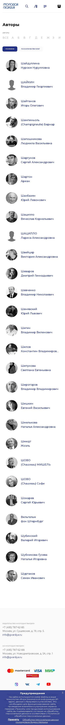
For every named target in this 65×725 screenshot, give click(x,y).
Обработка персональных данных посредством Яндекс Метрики (37, 720)
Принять (13, 719)
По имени (10, 49)
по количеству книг (30, 49)
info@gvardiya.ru (12, 634)
